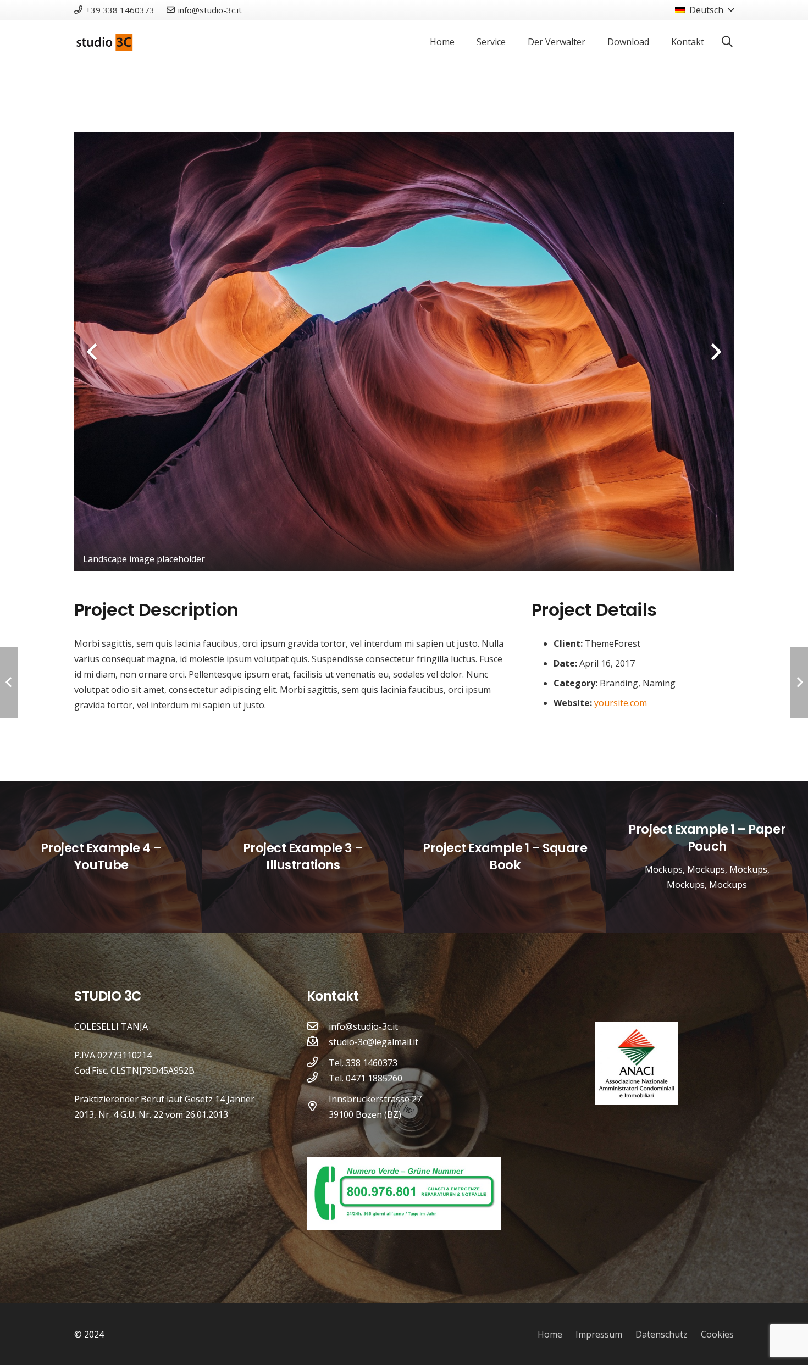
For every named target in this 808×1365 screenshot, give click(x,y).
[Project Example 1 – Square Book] (505, 857)
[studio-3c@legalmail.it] (318, 1042)
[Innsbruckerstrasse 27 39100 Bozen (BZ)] (318, 1106)
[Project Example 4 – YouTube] (101, 857)
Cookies (717, 1334)
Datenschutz (661, 1334)
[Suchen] (727, 42)
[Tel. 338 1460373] (318, 1062)
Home (550, 1334)
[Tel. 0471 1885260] (318, 1078)
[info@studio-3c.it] (318, 1026)
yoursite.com (620, 703)
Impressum (598, 1334)
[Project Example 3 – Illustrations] (303, 857)
